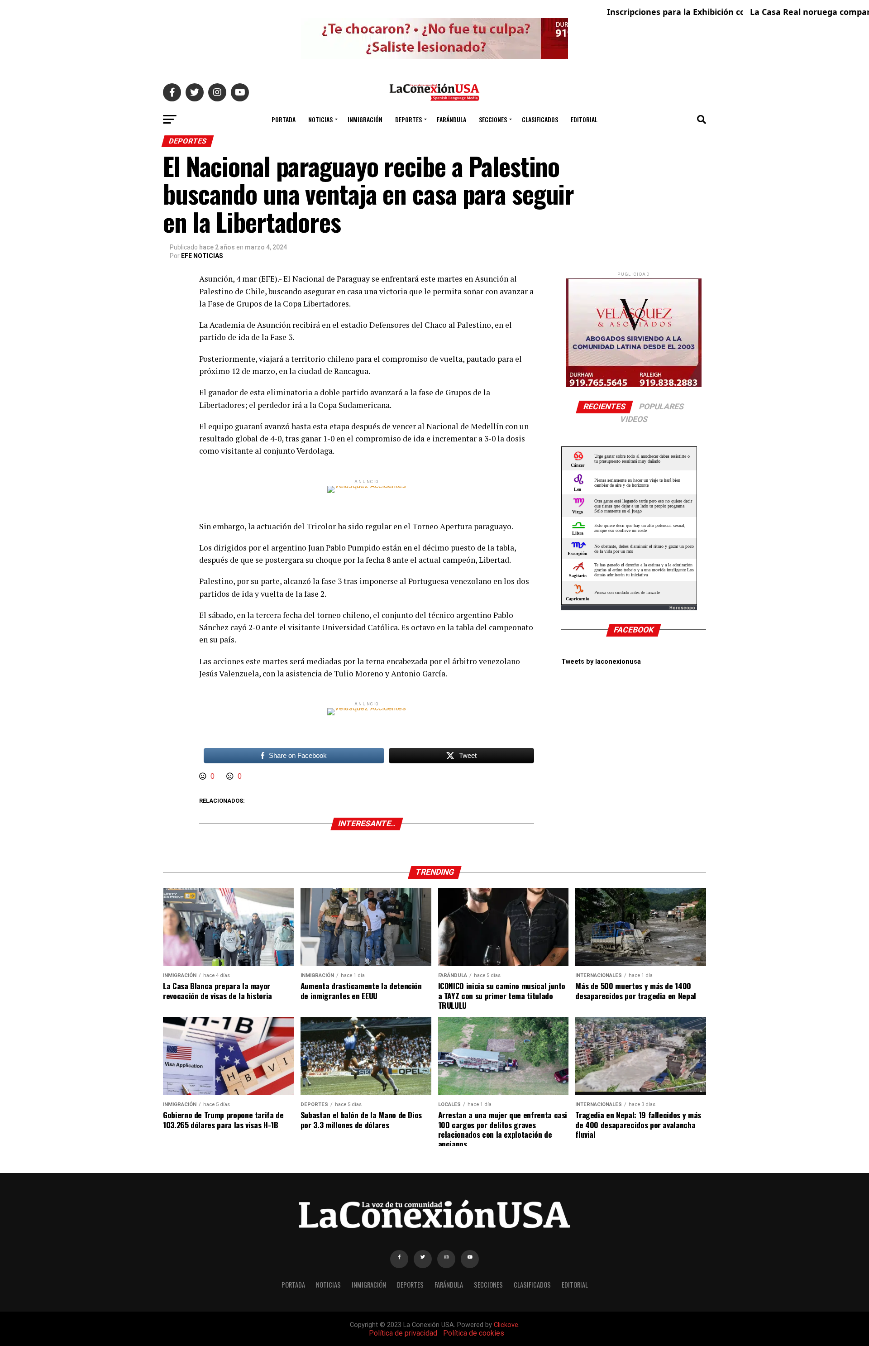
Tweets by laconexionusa (601, 662)
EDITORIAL (584, 119)
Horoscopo (682, 607)
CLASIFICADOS (540, 119)
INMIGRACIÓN (365, 119)
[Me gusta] (203, 776)
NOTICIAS (320, 119)
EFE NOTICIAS (202, 255)
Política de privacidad (403, 1333)
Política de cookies (473, 1333)
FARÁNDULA (451, 119)
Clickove (506, 1325)
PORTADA (284, 119)
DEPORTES (408, 119)
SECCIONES (493, 119)
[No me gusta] (230, 776)
